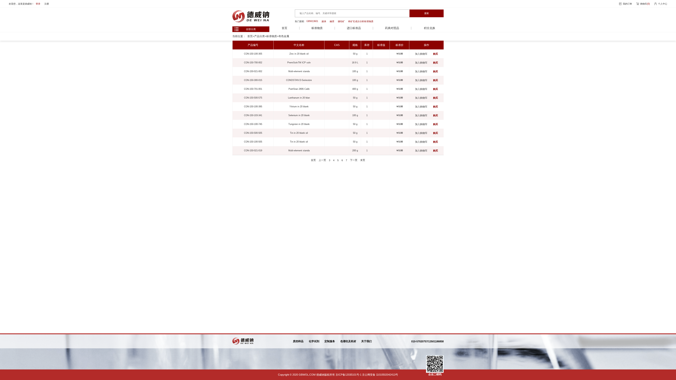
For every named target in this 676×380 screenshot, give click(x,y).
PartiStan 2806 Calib (299, 89)
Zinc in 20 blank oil (299, 53)
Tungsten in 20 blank (299, 124)
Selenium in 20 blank (299, 115)
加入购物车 (421, 53)
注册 (46, 3)
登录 (38, 3)
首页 (284, 28)
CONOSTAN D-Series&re (299, 80)
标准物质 (271, 36)
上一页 (322, 160)
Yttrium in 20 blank (299, 106)
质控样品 (298, 341)
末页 (362, 160)
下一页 (353, 160)
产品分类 (259, 36)
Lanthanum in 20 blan (299, 97)
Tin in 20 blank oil (299, 133)
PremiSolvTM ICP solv (299, 62)
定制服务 (329, 341)
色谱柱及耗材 (348, 341)
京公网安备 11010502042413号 (380, 374)
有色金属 (283, 36)
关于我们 (366, 341)
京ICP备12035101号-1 (348, 374)
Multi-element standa (299, 71)
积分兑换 (429, 28)
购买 (435, 53)
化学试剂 (314, 341)
